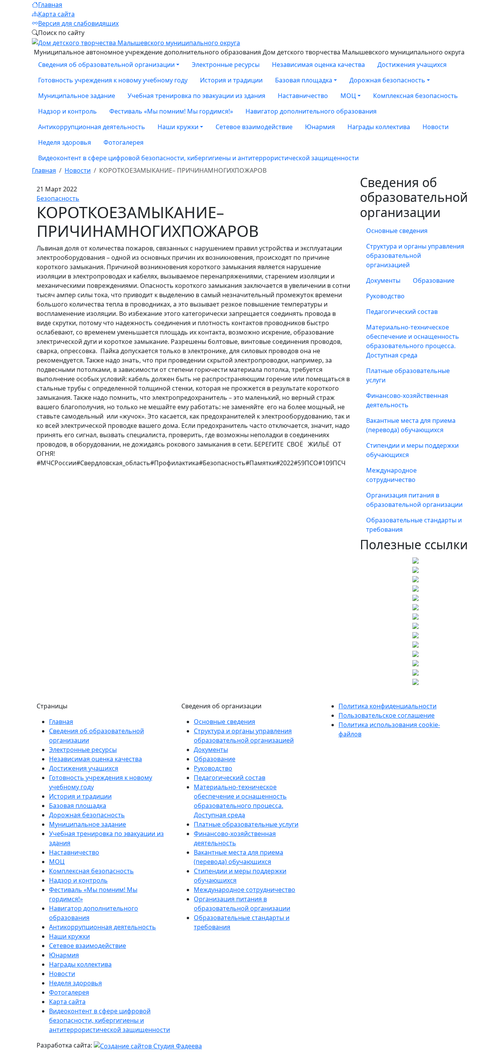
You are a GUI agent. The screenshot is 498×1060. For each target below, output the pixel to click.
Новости (436, 127)
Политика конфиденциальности (387, 706)
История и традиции (231, 80)
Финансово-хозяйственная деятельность (407, 400)
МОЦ (57, 861)
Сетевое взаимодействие (254, 127)
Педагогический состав (402, 311)
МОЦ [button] (348, 95)
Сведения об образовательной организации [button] (106, 64)
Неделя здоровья (64, 142)
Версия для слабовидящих (78, 23)
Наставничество (303, 95)
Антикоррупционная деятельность (91, 127)
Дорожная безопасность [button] (387, 80)
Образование (433, 280)
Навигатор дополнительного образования (311, 111)
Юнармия (320, 127)
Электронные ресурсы (226, 64)
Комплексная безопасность (415, 95)
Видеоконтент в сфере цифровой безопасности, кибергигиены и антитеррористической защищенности (198, 158)
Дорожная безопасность (87, 815)
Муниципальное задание (76, 95)
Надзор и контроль (67, 111)
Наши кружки (69, 936)
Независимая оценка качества (318, 64)
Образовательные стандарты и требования (414, 525)
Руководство (385, 296)
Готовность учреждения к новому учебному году (113, 80)
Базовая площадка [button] (303, 80)
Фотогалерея (123, 142)
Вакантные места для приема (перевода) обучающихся (411, 425)
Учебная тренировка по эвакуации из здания (196, 95)
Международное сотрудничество (391, 475)
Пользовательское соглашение (386, 715)
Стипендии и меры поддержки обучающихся (412, 450)
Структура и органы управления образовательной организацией (415, 255)
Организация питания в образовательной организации (414, 500)
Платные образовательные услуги (408, 375)
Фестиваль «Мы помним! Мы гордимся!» (171, 111)
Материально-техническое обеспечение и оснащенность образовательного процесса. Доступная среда (412, 341)
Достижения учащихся (412, 64)
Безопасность (58, 198)
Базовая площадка (77, 805)
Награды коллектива (378, 127)
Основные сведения (397, 230)
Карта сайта (56, 14)
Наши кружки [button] (178, 127)
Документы (383, 280)
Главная (50, 4)
